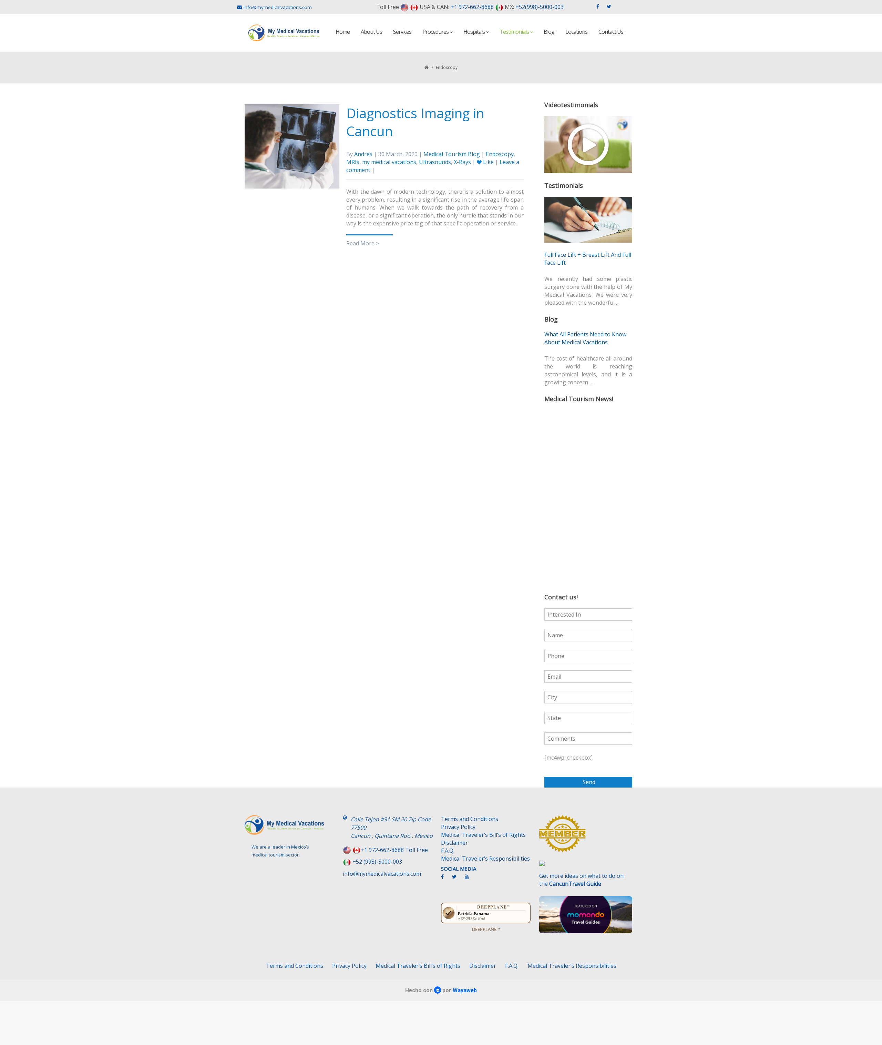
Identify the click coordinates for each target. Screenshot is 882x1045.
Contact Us (610, 31)
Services (402, 31)
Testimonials (515, 31)
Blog (549, 31)
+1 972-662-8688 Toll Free (394, 850)
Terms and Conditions (469, 819)
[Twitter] (457, 879)
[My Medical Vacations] (284, 32)
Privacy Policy (458, 827)
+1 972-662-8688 (472, 7)
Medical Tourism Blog (451, 154)
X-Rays (462, 162)
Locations (576, 31)
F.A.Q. (447, 850)
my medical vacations (389, 162)
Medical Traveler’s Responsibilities (485, 858)
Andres (363, 154)
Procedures (436, 31)
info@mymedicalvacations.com (278, 7)
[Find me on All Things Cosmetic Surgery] (585, 837)
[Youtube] (470, 879)
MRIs (352, 162)
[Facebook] (446, 879)
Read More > (362, 243)
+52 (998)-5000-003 (377, 861)
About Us (371, 31)
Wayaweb (465, 990)
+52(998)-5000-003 (539, 7)
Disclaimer (454, 842)
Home (343, 31)
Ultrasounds (435, 162)
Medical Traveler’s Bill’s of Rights (483, 835)
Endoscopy (500, 154)
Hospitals (474, 31)
